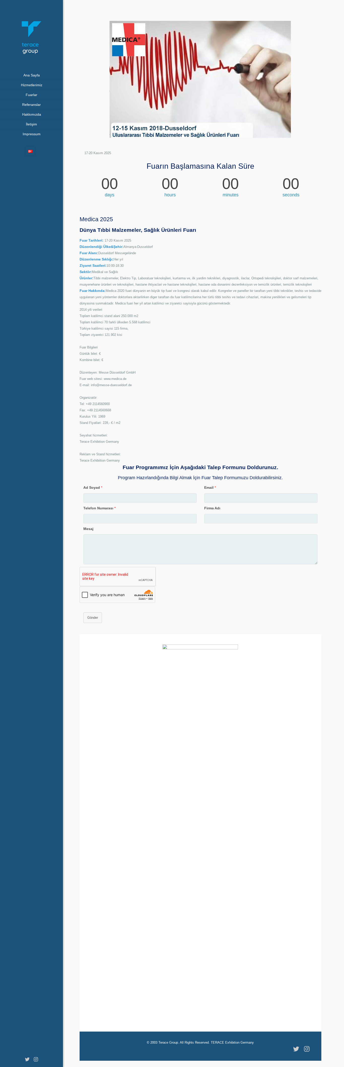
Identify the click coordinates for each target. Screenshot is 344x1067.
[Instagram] (35, 1059)
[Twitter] (27, 1059)
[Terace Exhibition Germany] (31, 35)
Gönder (92, 617)
